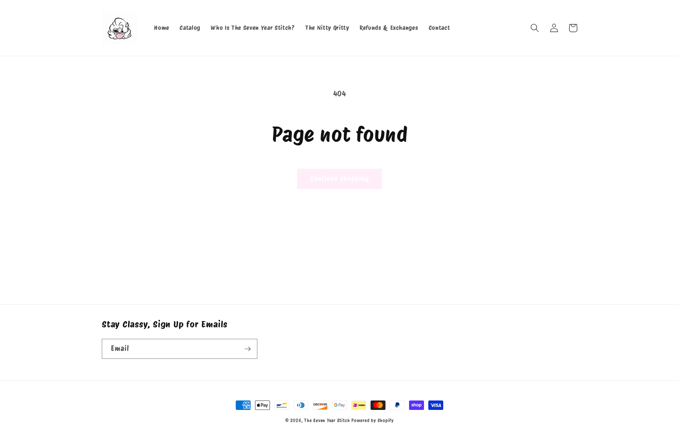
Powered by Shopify (372, 420)
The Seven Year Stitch (327, 420)
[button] (534, 27)
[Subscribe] (247, 349)
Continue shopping (339, 178)
